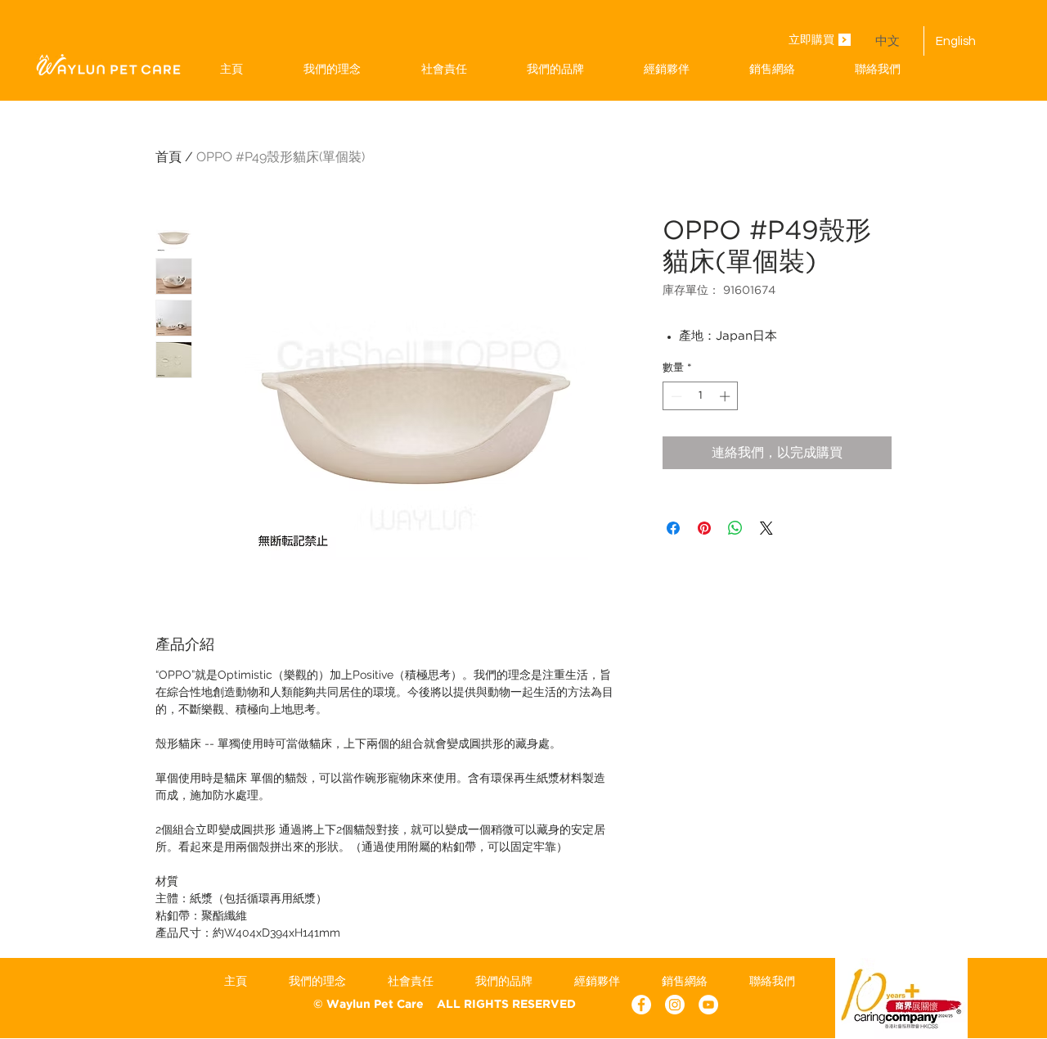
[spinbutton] (701, 396)
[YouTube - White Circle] (708, 1004)
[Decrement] (675, 396)
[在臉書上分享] (673, 528)
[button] (555, 68)
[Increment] (726, 396)
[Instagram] (675, 1004)
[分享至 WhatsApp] (735, 528)
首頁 (168, 157)
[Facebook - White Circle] (641, 1004)
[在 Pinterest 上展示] (704, 528)
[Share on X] (766, 528)
